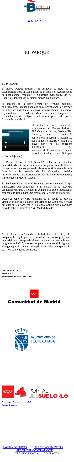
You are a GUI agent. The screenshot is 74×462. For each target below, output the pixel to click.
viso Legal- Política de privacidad (17, 402)
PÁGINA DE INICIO (15, 447)
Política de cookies (9, 405)
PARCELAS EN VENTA (48, 447)
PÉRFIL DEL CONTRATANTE (35, 450)
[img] (37, 52)
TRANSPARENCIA (26, 453)
